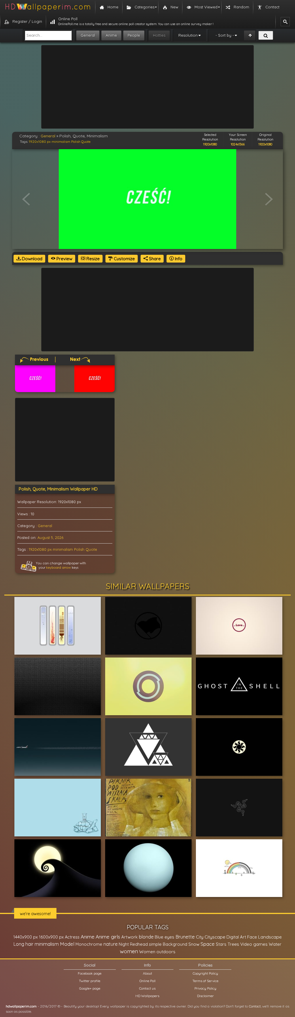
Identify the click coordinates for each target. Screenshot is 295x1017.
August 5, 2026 (50, 537)
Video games (254, 944)
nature (110, 944)
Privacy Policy (205, 988)
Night (124, 944)
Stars (221, 944)
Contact (255, 1006)
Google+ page (89, 988)
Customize (124, 258)
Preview (63, 258)
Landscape (270, 937)
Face (252, 937)
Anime (111, 35)
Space (208, 944)
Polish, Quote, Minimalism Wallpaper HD (58, 489)
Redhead (139, 944)
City (199, 937)
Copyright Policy (205, 973)
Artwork (129, 937)
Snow (193, 944)
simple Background (168, 944)
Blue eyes (164, 937)
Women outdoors (157, 951)
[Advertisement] (147, 86)
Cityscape (215, 937)
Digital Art (236, 937)
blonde (146, 937)
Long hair (23, 944)
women (129, 951)
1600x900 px (51, 937)
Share (154, 258)
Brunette (185, 937)
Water (275, 944)
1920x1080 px (40, 141)
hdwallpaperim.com (21, 1006)
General (88, 35)
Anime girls (108, 937)
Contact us (147, 988)
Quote (85, 141)
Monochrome (88, 944)
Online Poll (147, 981)
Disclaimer (205, 996)
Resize (92, 258)
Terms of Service (205, 981)
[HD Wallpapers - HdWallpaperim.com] (47, 7)
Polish (75, 141)
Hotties (159, 35)
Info (178, 258)
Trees (233, 944)
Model (67, 944)
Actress (72, 937)
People (134, 35)
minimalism (61, 141)
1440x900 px (25, 937)
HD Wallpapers (147, 996)
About (147, 973)
